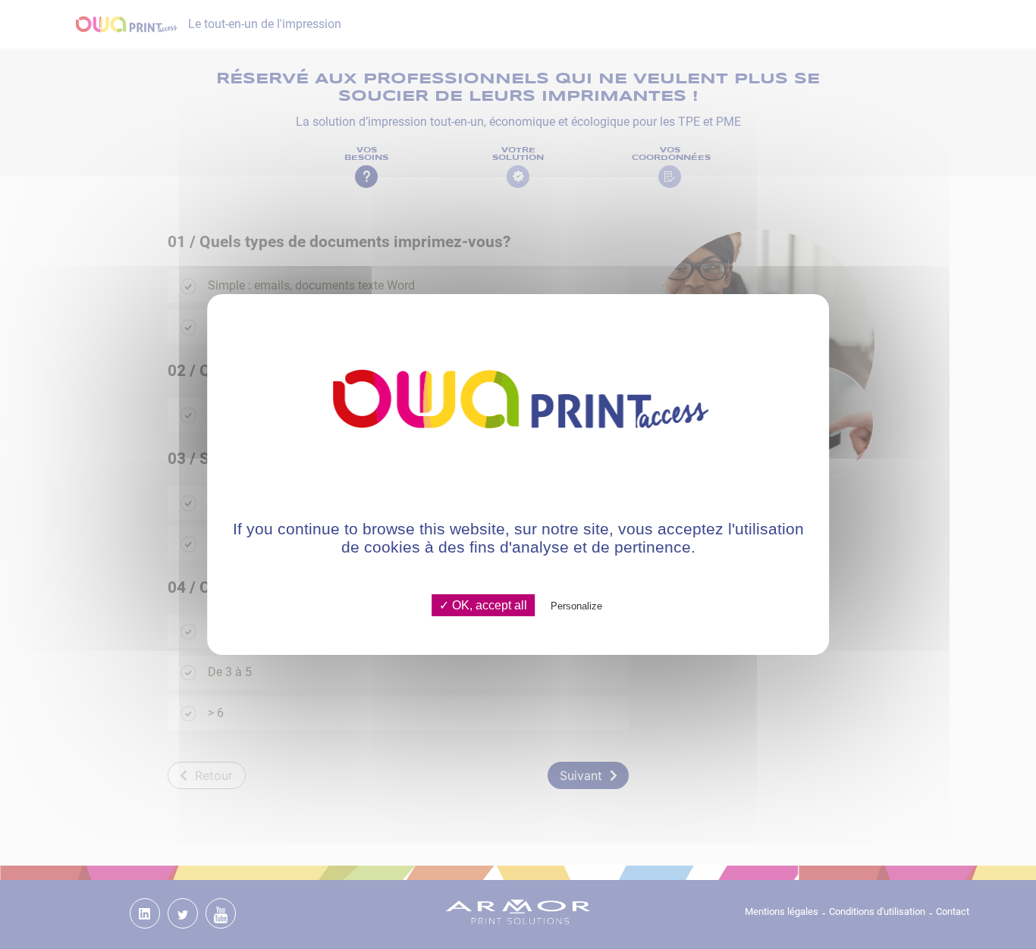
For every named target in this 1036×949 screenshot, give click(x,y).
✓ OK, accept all (483, 605)
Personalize (576, 606)
